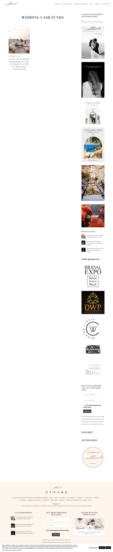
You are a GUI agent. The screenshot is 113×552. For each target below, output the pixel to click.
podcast (97, 4)
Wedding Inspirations (81, 4)
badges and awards (34, 500)
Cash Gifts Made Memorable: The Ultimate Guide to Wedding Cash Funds (19, 64)
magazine (58, 4)
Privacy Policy (87, 500)
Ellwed (55, 503)
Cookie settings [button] (93, 547)
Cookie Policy (29, 548)
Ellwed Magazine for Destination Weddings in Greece (30, 498)
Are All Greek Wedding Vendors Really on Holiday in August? (95, 243)
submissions (106, 4)
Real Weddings (67, 4)
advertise (45, 500)
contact (97, 498)
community (88, 498)
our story (22, 500)
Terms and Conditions (73, 500)
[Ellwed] (10, 4)
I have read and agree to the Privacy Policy (92, 406)
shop (56, 498)
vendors (80, 498)
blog (91, 4)
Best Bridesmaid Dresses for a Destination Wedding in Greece (95, 250)
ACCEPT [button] (102, 547)
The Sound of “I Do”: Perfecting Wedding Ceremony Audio (95, 236)
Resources (53, 500)
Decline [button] (108, 547)
